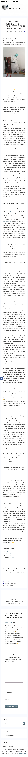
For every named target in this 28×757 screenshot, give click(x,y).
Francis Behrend (18, 31)
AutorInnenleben (8, 583)
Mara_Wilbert (8, 622)
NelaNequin (10, 555)
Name (6, 685)
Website (7, 699)
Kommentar (8, 665)
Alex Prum (11, 557)
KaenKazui (9, 552)
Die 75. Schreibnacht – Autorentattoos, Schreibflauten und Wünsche (14, 601)
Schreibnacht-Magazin (9, 2)
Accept (21, 753)
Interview (6, 581)
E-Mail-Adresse (9, 692)
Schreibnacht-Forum (8, 585)
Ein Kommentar (14, 33)
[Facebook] (1, 378)
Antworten (8, 647)
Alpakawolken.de (9, 211)
